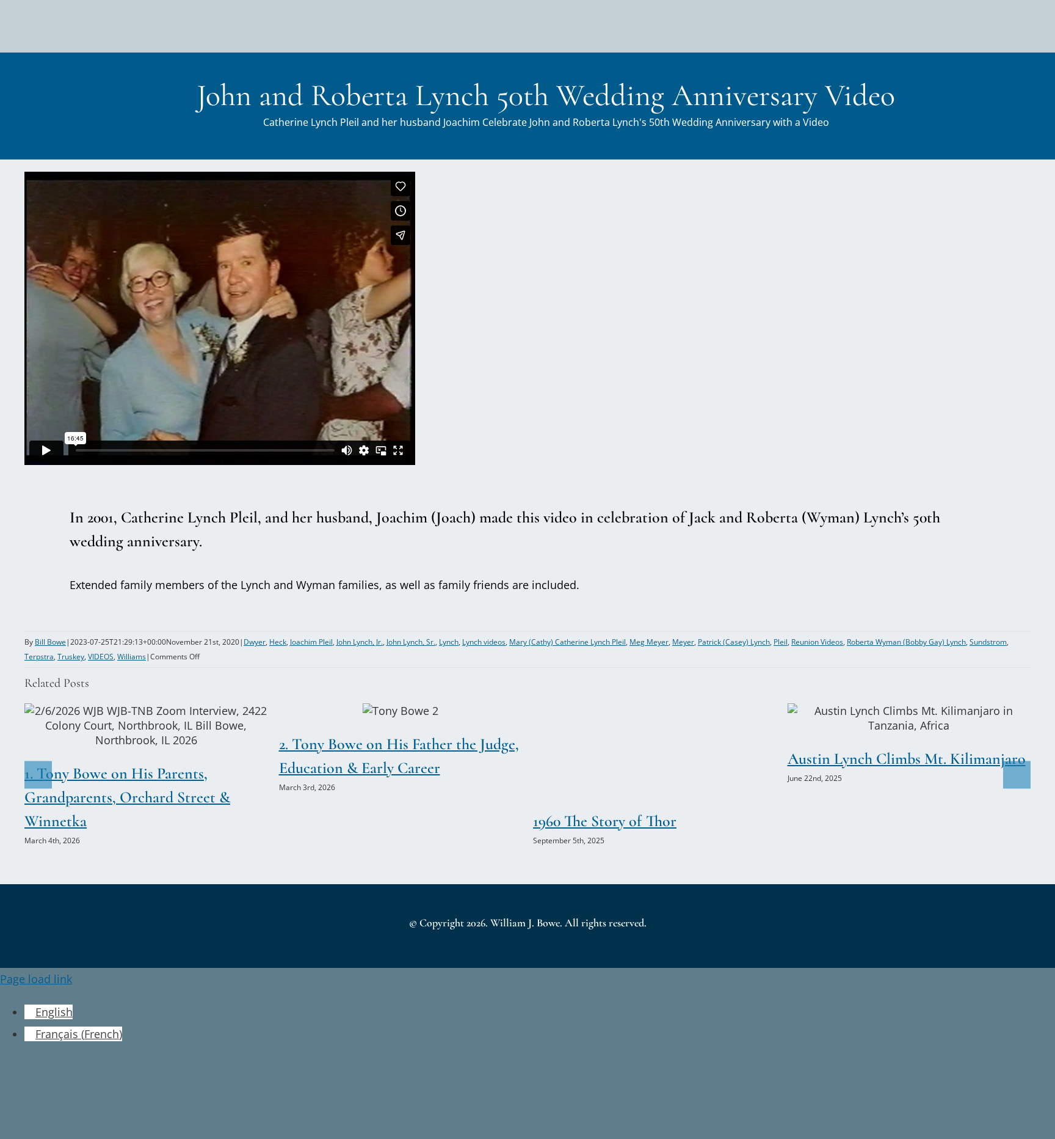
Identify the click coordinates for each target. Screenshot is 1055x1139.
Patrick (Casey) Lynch (734, 642)
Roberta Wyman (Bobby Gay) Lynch (906, 642)
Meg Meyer (649, 642)
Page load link (36, 979)
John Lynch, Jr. (359, 642)
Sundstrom (988, 642)
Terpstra (39, 656)
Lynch (449, 642)
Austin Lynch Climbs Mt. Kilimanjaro (886, 718)
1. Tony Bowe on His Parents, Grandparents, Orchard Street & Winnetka (123, 725)
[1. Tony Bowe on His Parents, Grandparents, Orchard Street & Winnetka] (146, 725)
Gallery (169, 725)
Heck (277, 642)
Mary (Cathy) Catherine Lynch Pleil (567, 642)
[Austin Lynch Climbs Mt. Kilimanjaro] (909, 718)
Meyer (683, 642)
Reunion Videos (817, 642)
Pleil (781, 642)
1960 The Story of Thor (604, 820)
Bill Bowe (50, 642)
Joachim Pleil (311, 642)
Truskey (70, 656)
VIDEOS (101, 656)
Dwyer (255, 642)
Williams (131, 656)
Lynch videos (484, 642)
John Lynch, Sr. (410, 642)
